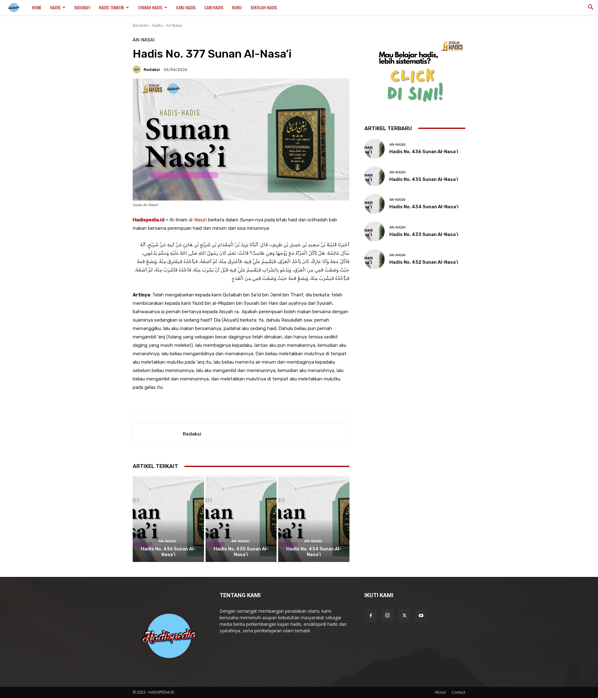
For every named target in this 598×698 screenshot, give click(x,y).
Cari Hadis (213, 7)
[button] (590, 8)
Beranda (140, 25)
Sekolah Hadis (263, 7)
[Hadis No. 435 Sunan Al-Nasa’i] (241, 519)
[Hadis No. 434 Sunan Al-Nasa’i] (313, 519)
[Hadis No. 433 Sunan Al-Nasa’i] (374, 231)
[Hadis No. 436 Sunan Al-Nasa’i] (168, 519)
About (440, 692)
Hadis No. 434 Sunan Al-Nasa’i (313, 551)
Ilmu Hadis (186, 7)
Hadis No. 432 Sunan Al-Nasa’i (423, 262)
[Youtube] (421, 616)
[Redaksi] (138, 69)
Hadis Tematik (111, 7)
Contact (458, 692)
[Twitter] (404, 616)
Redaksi (152, 70)
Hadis (55, 7)
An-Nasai (174, 25)
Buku (237, 7)
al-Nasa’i (198, 220)
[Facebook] (370, 616)
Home (36, 7)
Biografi (82, 7)
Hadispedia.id (148, 220)
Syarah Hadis (150, 7)
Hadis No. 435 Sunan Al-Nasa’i (241, 551)
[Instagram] (387, 615)
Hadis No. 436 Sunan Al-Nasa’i (168, 551)
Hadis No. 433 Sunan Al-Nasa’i (423, 234)
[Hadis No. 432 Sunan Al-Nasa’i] (374, 259)
